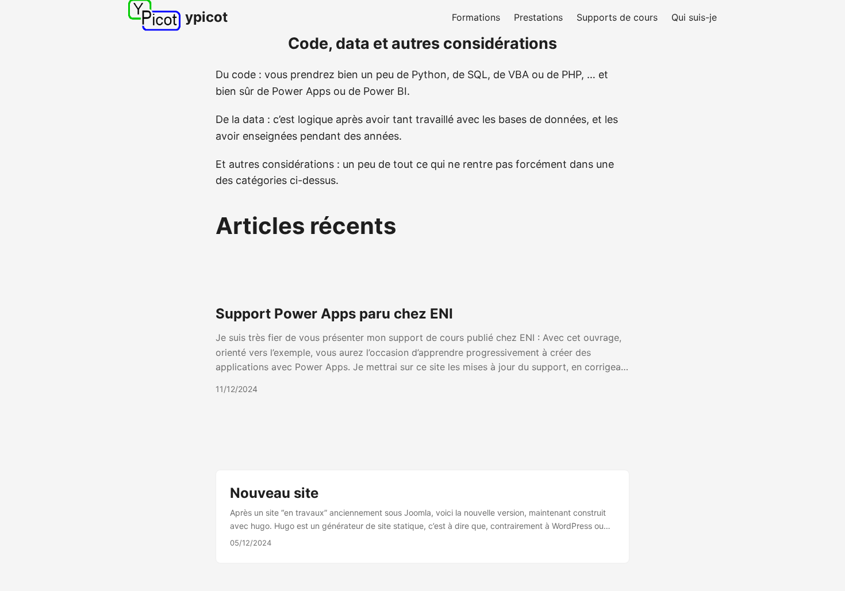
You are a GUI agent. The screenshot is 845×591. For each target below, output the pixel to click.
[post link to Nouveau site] (422, 516)
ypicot (206, 17)
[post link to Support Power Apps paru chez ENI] (422, 350)
